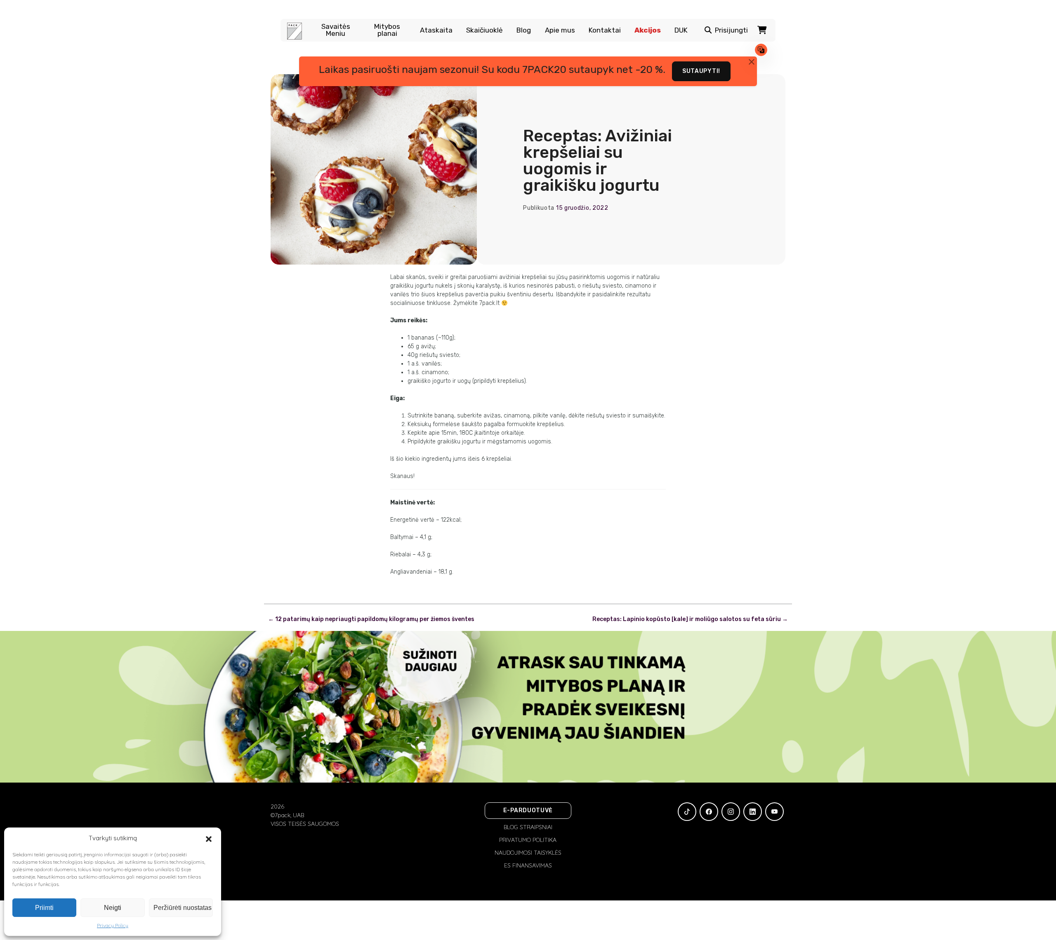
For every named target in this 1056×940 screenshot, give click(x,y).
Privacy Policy (112, 925)
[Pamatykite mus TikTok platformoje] (687, 811)
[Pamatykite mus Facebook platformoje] (709, 811)
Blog (523, 30)
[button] (209, 838)
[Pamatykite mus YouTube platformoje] (774, 811)
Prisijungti (731, 30)
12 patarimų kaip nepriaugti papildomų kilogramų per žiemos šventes (371, 619)
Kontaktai (605, 30)
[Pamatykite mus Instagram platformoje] (730, 811)
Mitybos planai (387, 30)
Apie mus (560, 30)
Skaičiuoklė (484, 30)
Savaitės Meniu (335, 30)
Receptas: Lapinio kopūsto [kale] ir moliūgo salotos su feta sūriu (690, 619)
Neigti (112, 907)
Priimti (44, 907)
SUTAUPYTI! (701, 71)
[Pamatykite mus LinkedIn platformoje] (752, 811)
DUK (681, 30)
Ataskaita (436, 30)
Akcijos (647, 30)
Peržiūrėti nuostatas (182, 907)
